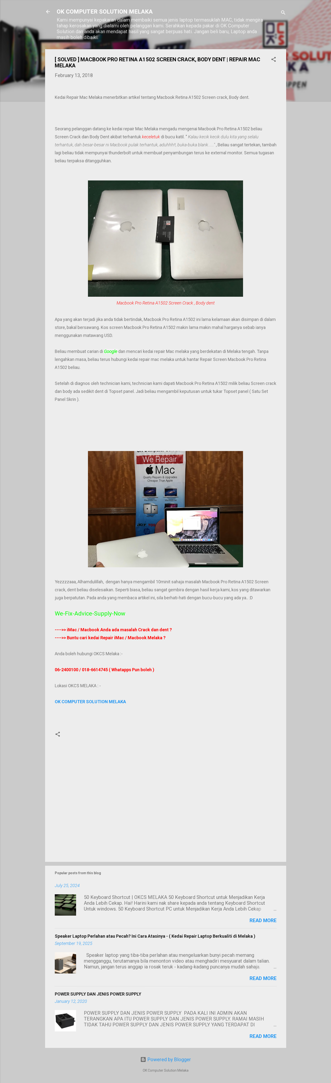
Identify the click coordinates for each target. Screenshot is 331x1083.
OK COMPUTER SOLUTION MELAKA (105, 11)
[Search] (283, 13)
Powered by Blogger (168, 1059)
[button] (273, 59)
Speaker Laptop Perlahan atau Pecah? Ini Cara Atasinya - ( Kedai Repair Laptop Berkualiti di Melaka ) (155, 936)
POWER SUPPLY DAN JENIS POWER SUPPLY (98, 994)
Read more (263, 920)
